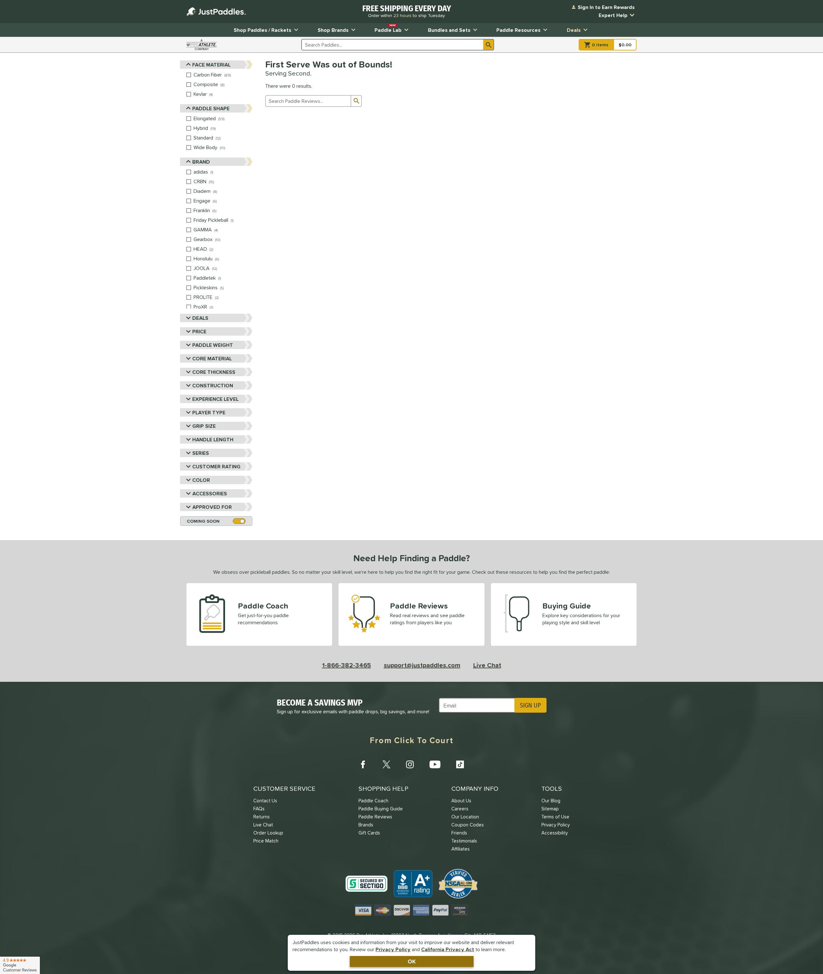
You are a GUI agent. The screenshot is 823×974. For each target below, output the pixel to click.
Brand (201, 162)
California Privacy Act (447, 949)
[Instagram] (410, 764)
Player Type (208, 412)
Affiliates (460, 848)
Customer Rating (216, 466)
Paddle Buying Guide (380, 808)
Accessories (209, 493)
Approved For (212, 507)
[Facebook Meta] (363, 764)
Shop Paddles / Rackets (262, 30)
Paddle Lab (388, 28)
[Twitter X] (386, 764)
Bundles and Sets (449, 30)
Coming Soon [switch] (203, 521)
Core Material (212, 358)
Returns (261, 816)
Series (200, 453)
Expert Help (613, 15)
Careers (459, 808)
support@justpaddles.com (422, 665)
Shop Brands (333, 30)
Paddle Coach (373, 800)
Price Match (265, 840)
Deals (574, 30)
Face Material (211, 64)
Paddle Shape (211, 108)
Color (201, 480)
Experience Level (215, 399)
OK (412, 961)
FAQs (259, 808)
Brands (365, 824)
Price (199, 331)
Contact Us (265, 800)
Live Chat (487, 665)
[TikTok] (460, 764)
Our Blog (550, 800)
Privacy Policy (393, 949)
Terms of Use (555, 816)
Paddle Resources (518, 30)
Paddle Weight (212, 345)
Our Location (465, 816)
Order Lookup (268, 832)
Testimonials (464, 840)
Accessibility (554, 832)
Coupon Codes (467, 824)
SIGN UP (530, 705)
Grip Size (204, 426)
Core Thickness (213, 372)
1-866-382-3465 (346, 665)
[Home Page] (216, 11)
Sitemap (550, 808)
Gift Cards (369, 832)
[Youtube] (435, 764)
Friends (459, 832)
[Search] (488, 44)
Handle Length (212, 439)
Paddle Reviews (375, 816)
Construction (212, 385)
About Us (461, 800)
